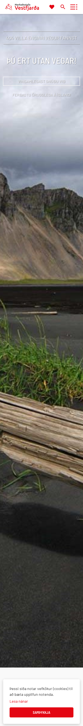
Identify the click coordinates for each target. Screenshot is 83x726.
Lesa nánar (19, 701)
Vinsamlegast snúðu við (41, 81)
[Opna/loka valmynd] (73, 7)
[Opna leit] (62, 7)
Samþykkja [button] (41, 712)
